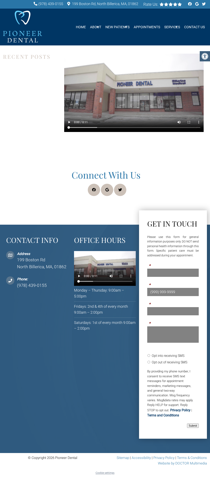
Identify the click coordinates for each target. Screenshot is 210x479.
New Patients (117, 27)
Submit (193, 425)
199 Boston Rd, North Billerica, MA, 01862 (105, 4)
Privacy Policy (180, 410)
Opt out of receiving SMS (169, 362)
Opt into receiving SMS (168, 356)
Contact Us (194, 27)
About (95, 27)
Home (81, 27)
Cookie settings (105, 472)
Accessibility (141, 458)
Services (172, 27)
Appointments (147, 27)
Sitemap (123, 458)
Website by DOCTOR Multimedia (182, 463)
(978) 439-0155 (50, 4)
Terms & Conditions (192, 458)
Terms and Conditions (163, 415)
